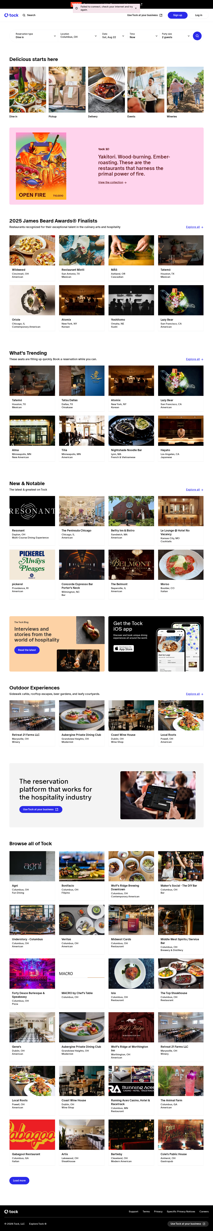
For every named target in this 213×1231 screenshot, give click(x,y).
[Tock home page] (11, 15)
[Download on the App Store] (132, 648)
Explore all (193, 227)
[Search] (197, 36)
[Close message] (136, 8)
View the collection (110, 182)
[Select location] (95, 35)
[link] (32, 258)
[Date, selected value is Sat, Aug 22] (123, 35)
